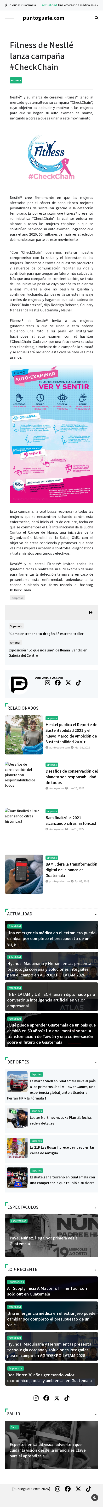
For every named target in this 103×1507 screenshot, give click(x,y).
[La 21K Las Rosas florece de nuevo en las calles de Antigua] (17, 1147)
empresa (16, 80)
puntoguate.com (49, 677)
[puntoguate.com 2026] (31, 1488)
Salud (14, 1427)
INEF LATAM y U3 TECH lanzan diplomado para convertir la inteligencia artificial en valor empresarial (51, 999)
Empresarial (16, 1368)
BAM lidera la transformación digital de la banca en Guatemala (71, 869)
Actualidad (30, 5)
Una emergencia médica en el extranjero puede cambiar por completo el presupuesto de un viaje (51, 938)
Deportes (36, 1074)
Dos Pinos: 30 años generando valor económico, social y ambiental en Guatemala (49, 1377)
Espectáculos (18, 1221)
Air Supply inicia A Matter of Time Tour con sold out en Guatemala (47, 1291)
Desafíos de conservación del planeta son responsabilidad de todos (72, 776)
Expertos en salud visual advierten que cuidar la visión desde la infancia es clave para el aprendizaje (48, 1450)
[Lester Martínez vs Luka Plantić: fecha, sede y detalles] (17, 1117)
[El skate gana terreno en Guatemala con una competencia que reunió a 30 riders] (17, 1177)
